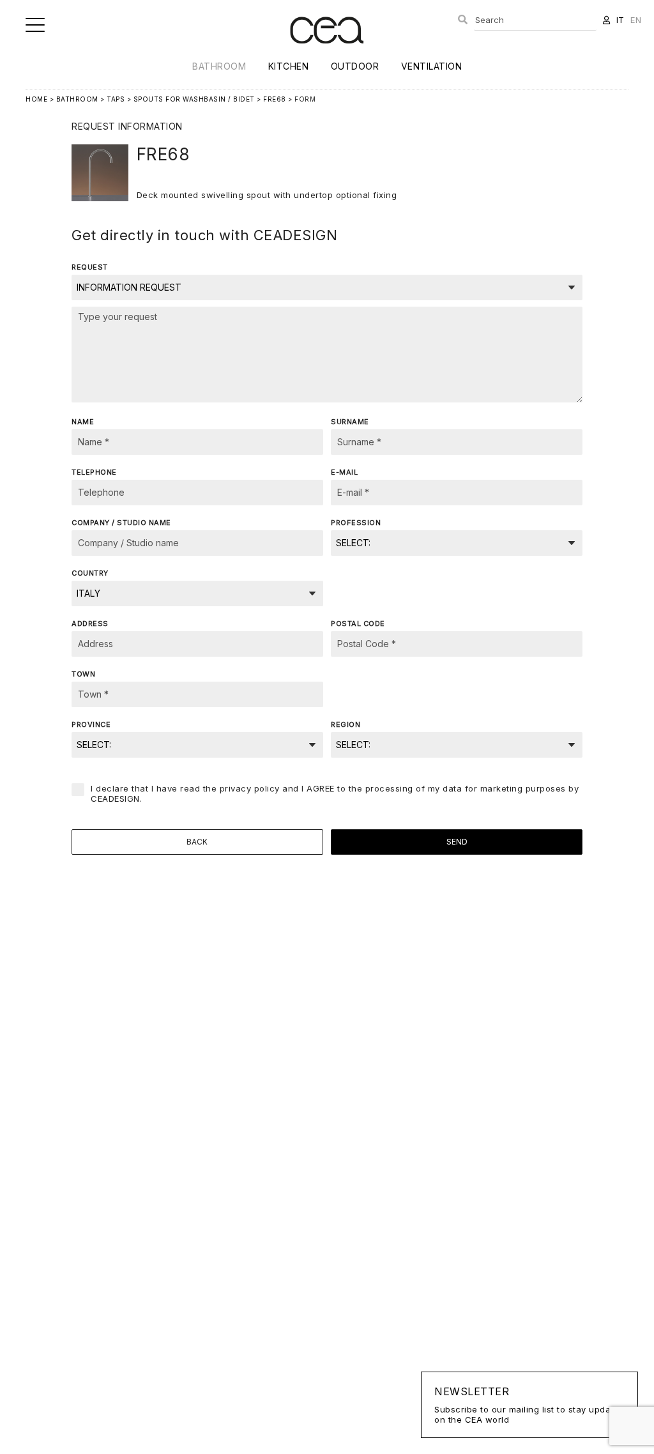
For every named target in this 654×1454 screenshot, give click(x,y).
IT (620, 20)
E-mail (344, 472)
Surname (350, 421)
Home (36, 99)
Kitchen (288, 66)
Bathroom (219, 66)
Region (345, 724)
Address (90, 623)
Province (91, 724)
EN (635, 20)
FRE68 (274, 99)
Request (90, 267)
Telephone (94, 472)
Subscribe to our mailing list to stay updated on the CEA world (529, 1405)
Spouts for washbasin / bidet (194, 99)
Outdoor (355, 66)
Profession (356, 522)
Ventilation (431, 66)
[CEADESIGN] (326, 54)
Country (90, 573)
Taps (116, 99)
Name (83, 421)
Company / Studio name (121, 522)
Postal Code (358, 623)
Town (83, 674)
